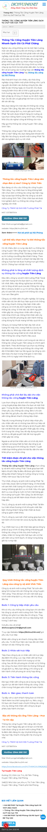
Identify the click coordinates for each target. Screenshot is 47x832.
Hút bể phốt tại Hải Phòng (30, 233)
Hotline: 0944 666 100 (15, 218)
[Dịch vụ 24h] (20, 5)
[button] (13, 33)
